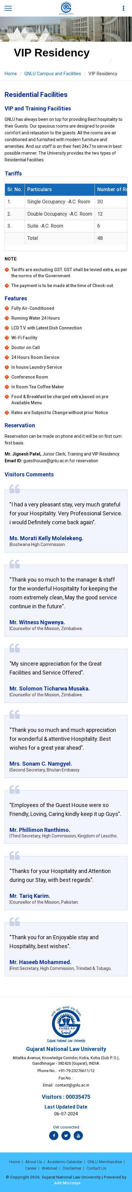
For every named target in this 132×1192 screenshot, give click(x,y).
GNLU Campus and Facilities (52, 73)
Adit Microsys (67, 1182)
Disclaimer (72, 1168)
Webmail (49, 1168)
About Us (33, 1161)
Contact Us (96, 1168)
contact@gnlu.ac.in (72, 1085)
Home (11, 73)
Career (31, 1168)
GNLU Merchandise (104, 1161)
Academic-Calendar (64, 1161)
